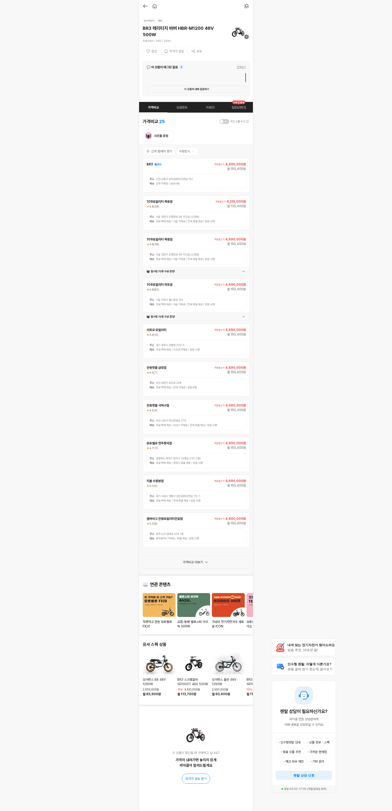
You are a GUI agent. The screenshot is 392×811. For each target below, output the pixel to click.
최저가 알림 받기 (196, 779)
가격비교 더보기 (193, 562)
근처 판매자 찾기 (161, 151)
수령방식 (184, 151)
